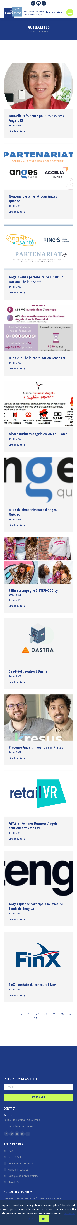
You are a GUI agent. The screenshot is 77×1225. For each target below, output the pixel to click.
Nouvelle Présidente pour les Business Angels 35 (36, 118)
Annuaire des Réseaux (20, 1163)
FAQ (10, 1151)
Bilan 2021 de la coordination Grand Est (37, 357)
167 (34, 1018)
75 (62, 1013)
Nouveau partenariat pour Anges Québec (33, 198)
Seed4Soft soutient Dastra (28, 671)
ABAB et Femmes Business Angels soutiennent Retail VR (33, 825)
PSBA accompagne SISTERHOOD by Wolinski (33, 592)
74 (54, 1013)
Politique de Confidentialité (23, 1176)
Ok (43, 1219)
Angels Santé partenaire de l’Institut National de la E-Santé (36, 279)
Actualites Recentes (18, 1191)
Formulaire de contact (20, 1126)
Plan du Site (14, 1182)
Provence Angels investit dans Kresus (36, 747)
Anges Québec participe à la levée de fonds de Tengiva (36, 906)
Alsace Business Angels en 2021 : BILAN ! (38, 433)
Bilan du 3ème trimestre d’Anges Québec (33, 512)
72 (37, 1013)
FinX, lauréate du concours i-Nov (32, 984)
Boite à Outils (15, 1157)
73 (45, 1013)
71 (29, 1013)
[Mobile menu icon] (69, 12)
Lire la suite (16, 131)
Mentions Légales (18, 1169)
